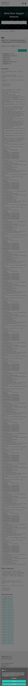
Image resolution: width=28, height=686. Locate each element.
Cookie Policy (5, 675)
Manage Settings (14, 678)
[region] (14, 676)
